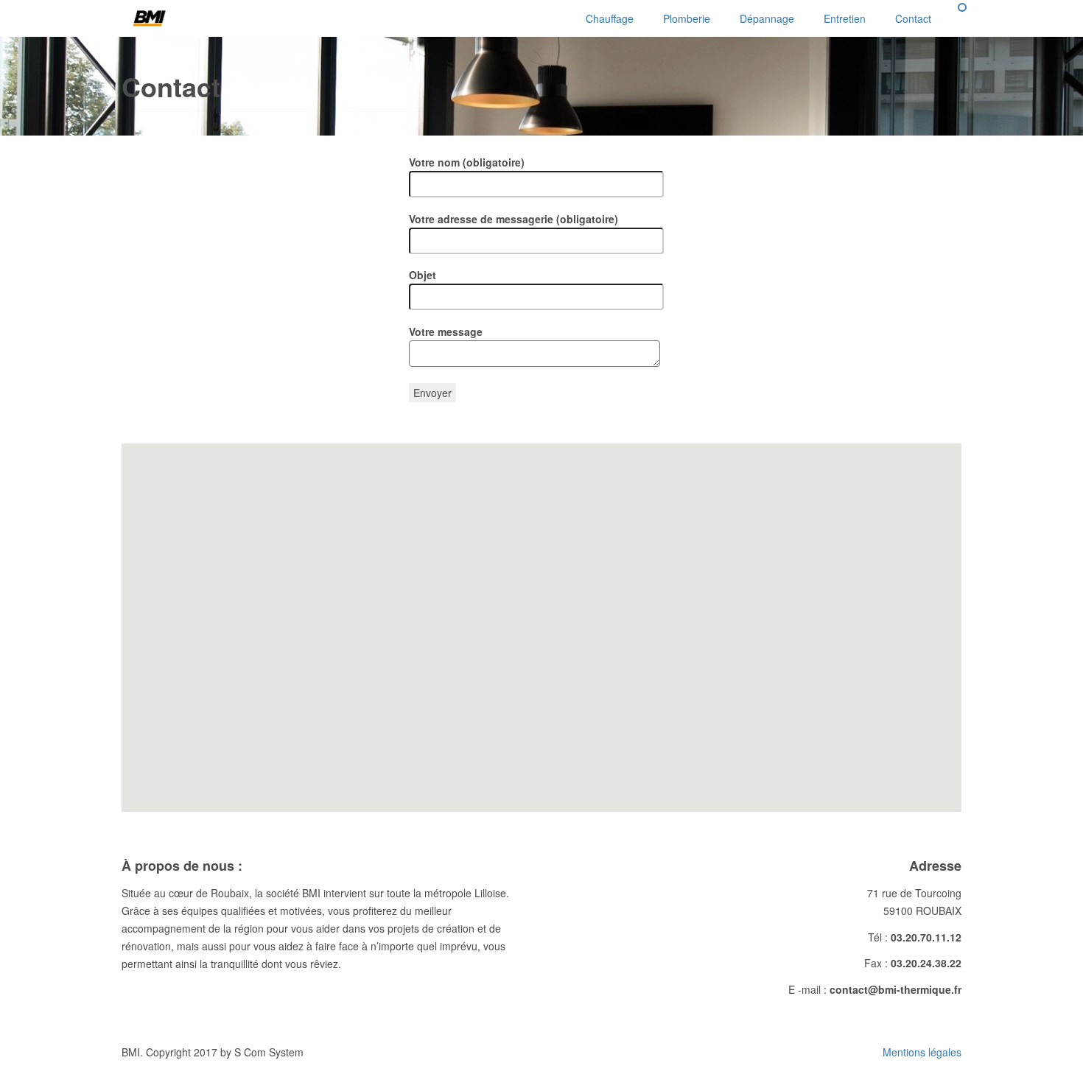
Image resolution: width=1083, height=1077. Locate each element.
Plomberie (686, 18)
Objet (422, 274)
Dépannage (767, 18)
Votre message (446, 331)
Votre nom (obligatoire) (467, 162)
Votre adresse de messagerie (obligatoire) (513, 218)
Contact (913, 18)
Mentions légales (922, 1052)
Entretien (845, 18)
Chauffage (610, 18)
